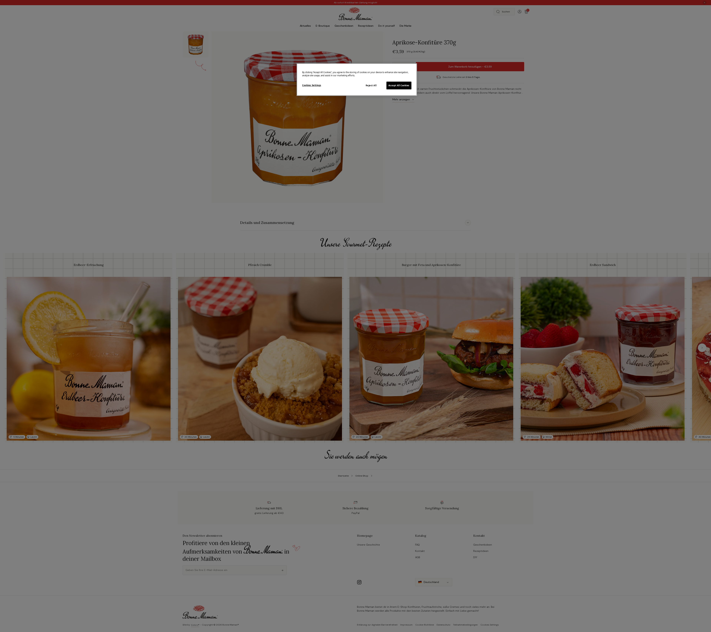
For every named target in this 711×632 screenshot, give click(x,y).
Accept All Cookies (398, 85)
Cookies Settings (311, 85)
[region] (357, 79)
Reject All (371, 85)
